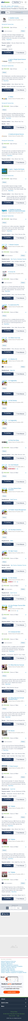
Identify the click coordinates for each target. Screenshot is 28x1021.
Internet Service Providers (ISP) (15, 19)
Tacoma (8, 6)
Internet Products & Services (8, 961)
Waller (11, 540)
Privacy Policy (14, 1011)
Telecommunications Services (8, 967)
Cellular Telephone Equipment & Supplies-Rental (13, 972)
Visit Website (20, 52)
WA (5, 6)
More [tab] (2, 1006)
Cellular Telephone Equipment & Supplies (12, 966)
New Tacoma (14, 259)
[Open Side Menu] (25, 2)
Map (8, 12)
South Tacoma (13, 499)
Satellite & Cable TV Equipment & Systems (12, 971)
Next (18, 908)
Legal (18, 1015)
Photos (22, 31)
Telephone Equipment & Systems (9, 965)
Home (2, 6)
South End (12, 789)
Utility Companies (15, 6)
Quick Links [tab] (4, 1002)
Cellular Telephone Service (8, 962)
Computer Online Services (8, 968)
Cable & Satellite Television (8, 970)
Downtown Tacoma (21, 259)
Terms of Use (12, 1015)
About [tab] (3, 999)
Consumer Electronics (6, 963)
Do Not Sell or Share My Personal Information (14, 1013)
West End (12, 370)
